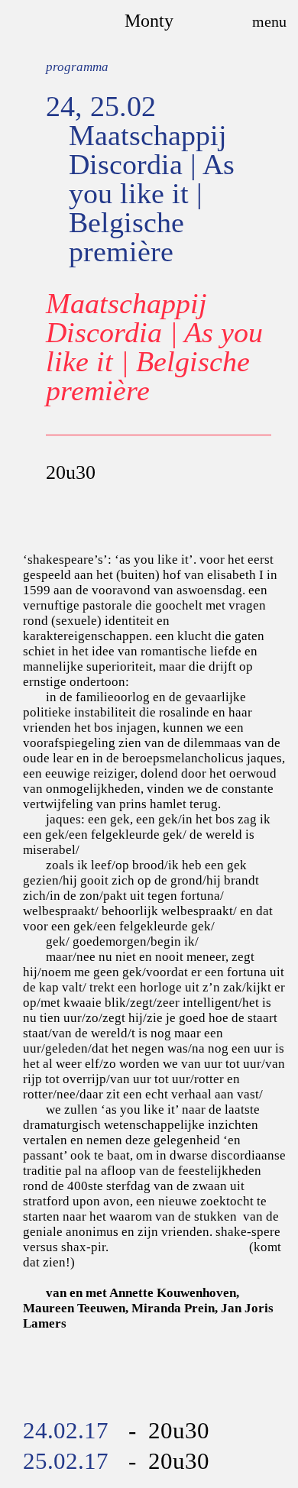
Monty (149, 21)
